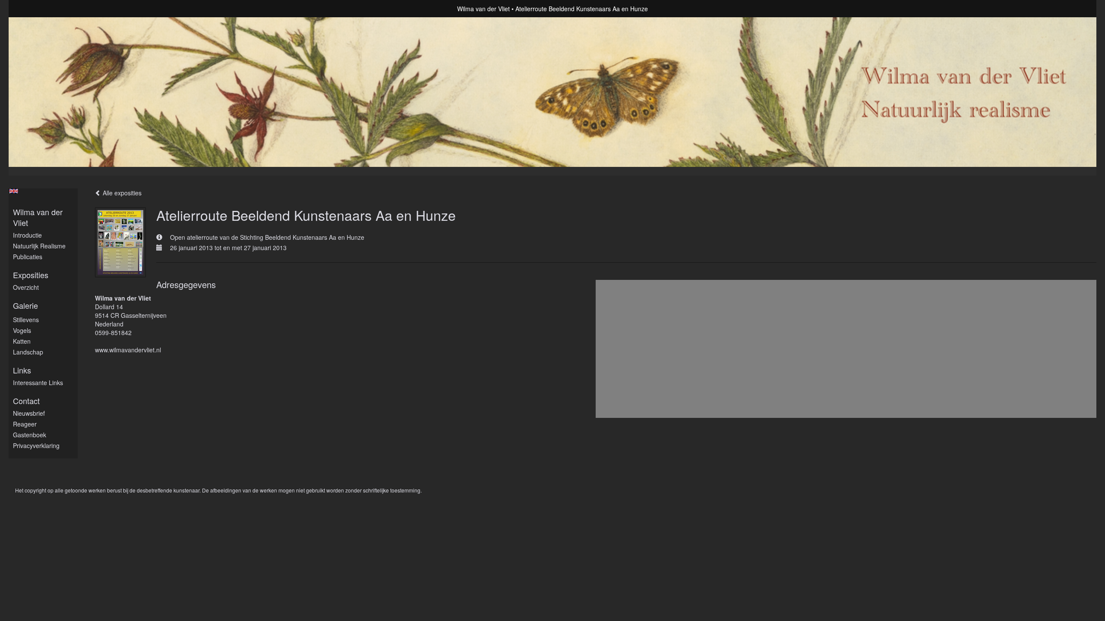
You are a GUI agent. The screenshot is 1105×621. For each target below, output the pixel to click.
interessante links (38, 382)
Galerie (25, 305)
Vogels (22, 330)
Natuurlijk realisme (39, 246)
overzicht (26, 287)
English (14, 191)
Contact (26, 400)
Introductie (27, 235)
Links (22, 370)
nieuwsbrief (29, 413)
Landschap (28, 352)
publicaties (27, 256)
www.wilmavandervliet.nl (128, 349)
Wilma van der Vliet (483, 8)
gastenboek (29, 434)
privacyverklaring (36, 445)
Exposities (30, 275)
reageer (25, 424)
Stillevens (26, 319)
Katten (22, 341)
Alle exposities (121, 192)
